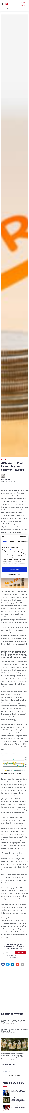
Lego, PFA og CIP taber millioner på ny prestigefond (18, 1090)
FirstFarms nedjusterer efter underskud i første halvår (14, 1030)
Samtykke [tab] (4, 541)
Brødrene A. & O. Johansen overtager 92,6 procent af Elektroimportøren (13, 1021)
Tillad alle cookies (14, 569)
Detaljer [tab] (12, 541)
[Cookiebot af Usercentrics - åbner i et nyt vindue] (20, 537)
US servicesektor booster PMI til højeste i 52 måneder (18, 1106)
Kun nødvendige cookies (15, 574)
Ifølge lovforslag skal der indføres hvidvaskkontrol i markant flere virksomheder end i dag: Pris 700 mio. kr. (13, 1055)
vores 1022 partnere (11, 550)
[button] (2, 4)
